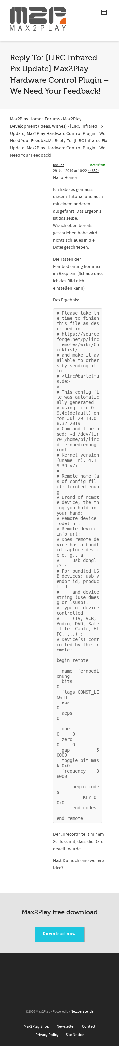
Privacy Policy (47, 1035)
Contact (88, 1026)
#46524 (93, 170)
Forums (52, 119)
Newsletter (66, 1026)
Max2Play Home (25, 119)
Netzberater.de (82, 1011)
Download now (59, 934)
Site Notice (75, 1035)
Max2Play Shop (36, 1026)
